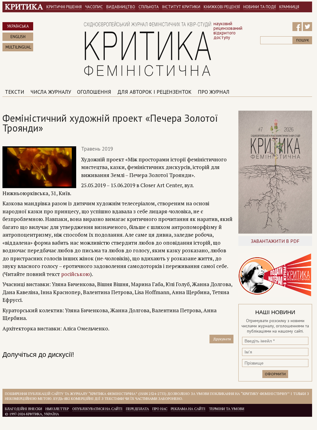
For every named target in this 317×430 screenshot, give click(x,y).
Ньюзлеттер (57, 408)
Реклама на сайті (188, 408)
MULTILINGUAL (18, 47)
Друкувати (222, 339)
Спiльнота (149, 7)
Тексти (14, 92)
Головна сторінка (24, 7)
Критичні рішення (64, 7)
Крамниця (289, 7)
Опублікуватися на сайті (97, 408)
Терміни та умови (226, 408)
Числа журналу (50, 92)
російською (75, 274)
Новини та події (259, 7)
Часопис (94, 7)
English (17, 36)
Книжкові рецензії (222, 7)
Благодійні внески (23, 408)
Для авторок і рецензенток (154, 92)
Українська (18, 26)
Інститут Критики (181, 7)
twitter (307, 26)
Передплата (137, 408)
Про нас (159, 408)
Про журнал (213, 92)
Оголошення (94, 92)
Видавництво (120, 7)
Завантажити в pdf (275, 241)
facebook (297, 26)
